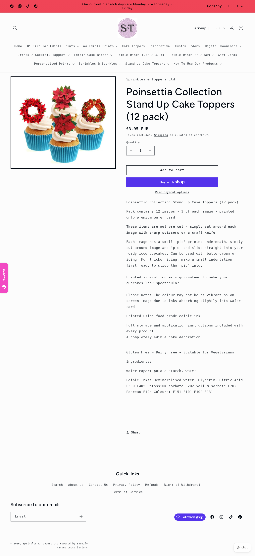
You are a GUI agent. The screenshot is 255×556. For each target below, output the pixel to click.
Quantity (133, 142)
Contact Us (98, 484)
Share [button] (136, 432)
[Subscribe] (80, 516)
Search (57, 484)
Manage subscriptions (72, 547)
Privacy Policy (126, 484)
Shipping (161, 134)
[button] (15, 28)
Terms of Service (127, 492)
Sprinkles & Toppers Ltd (40, 543)
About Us (75, 484)
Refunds (152, 484)
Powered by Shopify (74, 543)
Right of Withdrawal (182, 484)
